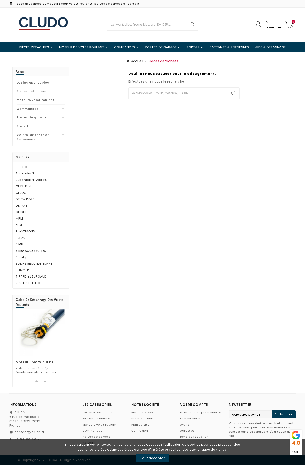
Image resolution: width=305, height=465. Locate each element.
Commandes (27, 109)
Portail (22, 126)
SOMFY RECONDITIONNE (34, 263)
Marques (22, 156)
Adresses (187, 431)
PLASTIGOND (25, 231)
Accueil (21, 71)
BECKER (21, 167)
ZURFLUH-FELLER (28, 283)
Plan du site (140, 425)
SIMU (19, 244)
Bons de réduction (194, 437)
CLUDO (21, 193)
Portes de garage (32, 117)
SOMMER (22, 270)
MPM (19, 218)
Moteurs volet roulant (35, 100)
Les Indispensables (33, 82)
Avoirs (185, 425)
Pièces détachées (32, 91)
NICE (19, 225)
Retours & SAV (142, 412)
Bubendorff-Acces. (31, 180)
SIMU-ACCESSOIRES (31, 251)
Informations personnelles (201, 412)
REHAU (21, 238)
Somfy (21, 257)
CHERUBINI (24, 186)
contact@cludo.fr (29, 432)
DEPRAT (22, 206)
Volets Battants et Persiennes (33, 137)
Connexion (139, 431)
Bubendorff (25, 173)
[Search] (192, 24)
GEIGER (21, 212)
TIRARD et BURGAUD (31, 276)
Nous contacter (143, 419)
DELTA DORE (25, 199)
